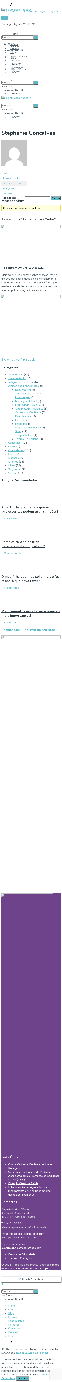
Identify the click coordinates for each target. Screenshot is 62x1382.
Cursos (14, 48)
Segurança (14, 469)
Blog (13, 52)
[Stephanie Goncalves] (14, 169)
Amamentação (17, 378)
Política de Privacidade (21, 1254)
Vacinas (12, 473)
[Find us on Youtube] (8, 5)
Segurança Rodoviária (28, 428)
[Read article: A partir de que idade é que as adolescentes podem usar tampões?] (31, 494)
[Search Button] (2, 31)
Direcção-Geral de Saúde (23, 1183)
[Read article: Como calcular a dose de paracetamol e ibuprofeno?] (31, 528)
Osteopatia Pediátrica (28, 412)
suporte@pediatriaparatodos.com (21, 1248)
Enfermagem (22, 397)
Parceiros (16, 60)
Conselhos (14, 443)
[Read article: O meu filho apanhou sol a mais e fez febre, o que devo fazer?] (31, 563)
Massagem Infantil (26, 401)
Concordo (23, 1378)
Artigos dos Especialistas (23, 386)
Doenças (13, 458)
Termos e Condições (20, 1258)
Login (4, 18)
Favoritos (7, 193)
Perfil (5, 173)
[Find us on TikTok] (11, 5)
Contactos (16, 68)
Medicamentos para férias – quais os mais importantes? (30, 613)
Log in (12, 1336)
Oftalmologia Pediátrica (29, 409)
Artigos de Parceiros (20, 382)
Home (14, 34)
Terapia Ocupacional (27, 439)
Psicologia (21, 424)
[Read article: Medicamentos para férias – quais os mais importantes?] (31, 598)
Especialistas (18, 56)
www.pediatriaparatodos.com (19, 1238)
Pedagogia (21, 420)
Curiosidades (16, 450)
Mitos (11, 465)
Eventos (13, 462)
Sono (18, 431)
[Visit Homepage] (16, 9)
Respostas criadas (12, 183)
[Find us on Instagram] (5, 5)
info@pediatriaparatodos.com (26, 1234)
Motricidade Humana (27, 405)
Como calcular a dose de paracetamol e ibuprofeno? (23, 543)
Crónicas (16, 93)
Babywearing (23, 390)
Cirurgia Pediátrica (26, 393)
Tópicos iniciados (11, 178)
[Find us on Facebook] (2, 5)
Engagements (9, 188)
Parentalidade (23, 416)
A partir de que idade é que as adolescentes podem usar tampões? (29, 509)
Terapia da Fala (24, 435)
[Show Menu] (2, 94)
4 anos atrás (11, 518)
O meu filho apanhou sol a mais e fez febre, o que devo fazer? (30, 578)
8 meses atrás (12, 553)
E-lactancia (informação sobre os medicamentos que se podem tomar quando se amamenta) (29, 1191)
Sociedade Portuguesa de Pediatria (29, 1172)
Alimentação (15, 375)
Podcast (15, 117)
